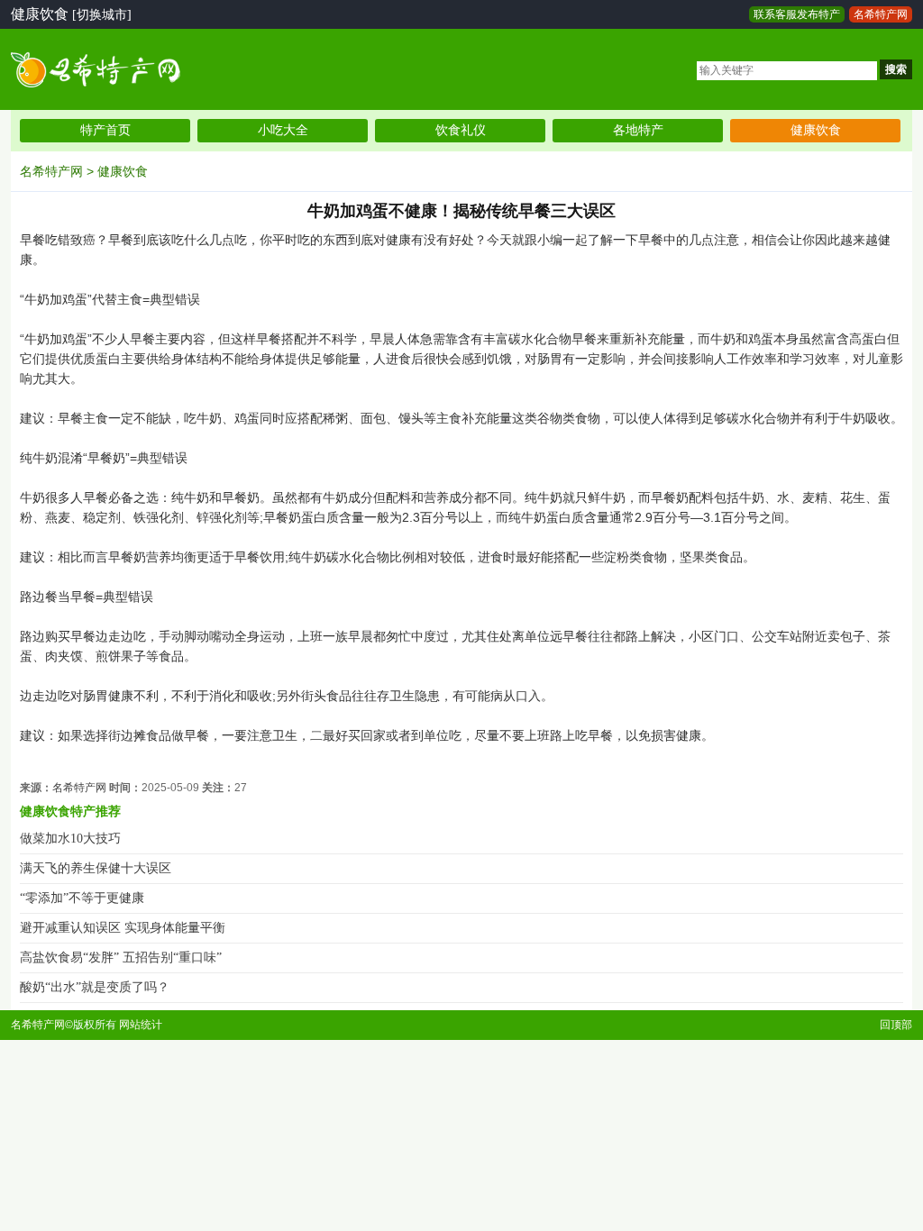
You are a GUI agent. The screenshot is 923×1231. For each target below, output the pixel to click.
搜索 (896, 69)
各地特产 (638, 130)
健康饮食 (815, 130)
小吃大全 (283, 130)
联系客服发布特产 (797, 14)
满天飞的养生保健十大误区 (95, 868)
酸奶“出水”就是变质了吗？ (94, 987)
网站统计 (140, 1024)
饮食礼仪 (460, 130)
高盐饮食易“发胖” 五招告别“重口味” (121, 957)
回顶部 (896, 1024)
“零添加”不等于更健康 (82, 898)
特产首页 (105, 130)
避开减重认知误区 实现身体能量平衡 (122, 928)
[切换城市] (102, 15)
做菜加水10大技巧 (70, 838)
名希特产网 (881, 14)
